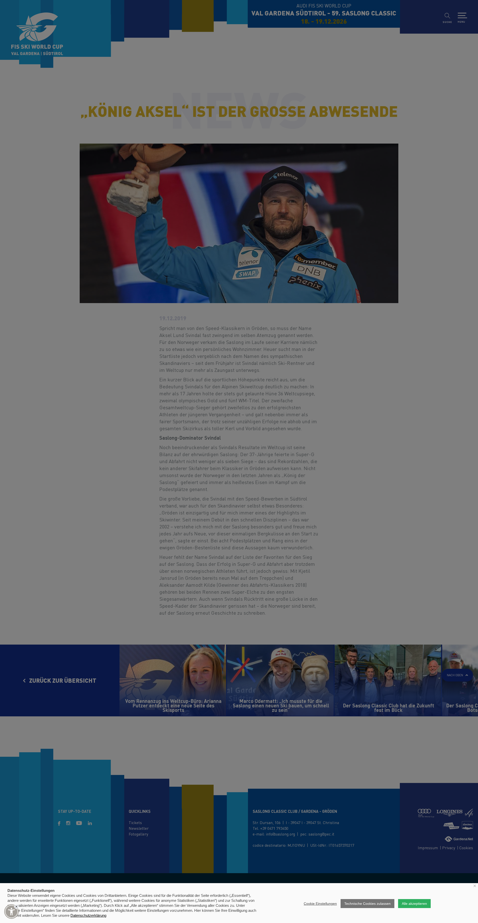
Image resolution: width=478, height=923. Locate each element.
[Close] (16, 906)
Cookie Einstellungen (320, 904)
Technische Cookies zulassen (367, 904)
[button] (11, 911)
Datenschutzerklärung (88, 915)
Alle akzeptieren (414, 904)
